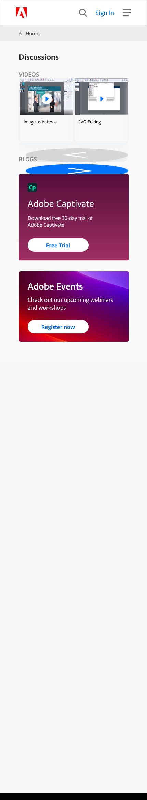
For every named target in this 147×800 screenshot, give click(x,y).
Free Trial (58, 245)
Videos (29, 74)
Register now (58, 327)
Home (32, 33)
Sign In (105, 12)
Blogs (28, 159)
